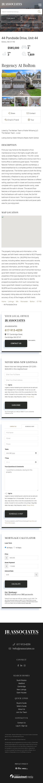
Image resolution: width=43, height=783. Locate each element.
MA (17, 302)
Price (6, 554)
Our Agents (31, 340)
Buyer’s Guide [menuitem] (22, 703)
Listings (11, 302)
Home (4, 302)
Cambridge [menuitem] (22, 686)
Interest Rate (9, 571)
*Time (7, 458)
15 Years (18, 548)
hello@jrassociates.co (23, 648)
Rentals (32, 18)
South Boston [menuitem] (22, 680)
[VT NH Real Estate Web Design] (21, 776)
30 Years (10, 548)
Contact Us (16, 343)
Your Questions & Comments (14, 466)
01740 (39, 302)
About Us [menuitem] (21, 709)
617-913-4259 (13, 330)
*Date (7, 449)
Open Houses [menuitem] (21, 693)
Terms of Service (8, 523)
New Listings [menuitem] (21, 690)
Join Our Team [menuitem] (21, 712)
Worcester (24, 302)
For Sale (11, 18)
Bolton (32, 302)
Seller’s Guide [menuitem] (21, 706)
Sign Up (24, 726)
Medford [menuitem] (21, 683)
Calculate (16, 584)
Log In (18, 726)
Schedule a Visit (29, 426)
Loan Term (8, 543)
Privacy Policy (30, 397)
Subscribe (16, 405)
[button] (39, 11)
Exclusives (21, 25)
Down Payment (10, 562)
